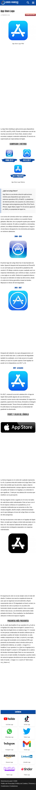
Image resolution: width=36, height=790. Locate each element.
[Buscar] (28, 3)
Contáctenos (14, 786)
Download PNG (30, 14)
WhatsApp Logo (9, 737)
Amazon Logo (9, 762)
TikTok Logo (27, 724)
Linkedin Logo (26, 762)
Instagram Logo (9, 749)
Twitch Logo (9, 774)
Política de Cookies (21, 783)
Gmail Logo (27, 749)
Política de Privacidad (7, 783)
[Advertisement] (18, 68)
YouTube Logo (9, 724)
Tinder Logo (27, 774)
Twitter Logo (27, 737)
